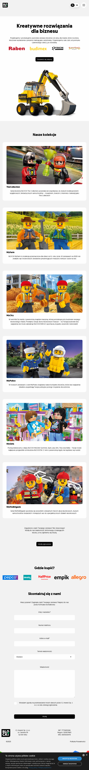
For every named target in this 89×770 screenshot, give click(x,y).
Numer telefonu (45, 625)
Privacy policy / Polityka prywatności (40, 767)
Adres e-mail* (44, 638)
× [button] (86, 755)
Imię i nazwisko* (44, 612)
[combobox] (83, 755)
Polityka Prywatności (77, 741)
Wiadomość (44, 667)
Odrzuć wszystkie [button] (70, 764)
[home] (5, 5)
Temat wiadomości (44, 651)
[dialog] (44, 761)
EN (77, 5)
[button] (83, 5)
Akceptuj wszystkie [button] (69, 758)
